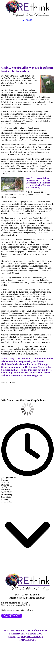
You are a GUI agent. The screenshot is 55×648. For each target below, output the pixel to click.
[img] (27, 8)
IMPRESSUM (27, 639)
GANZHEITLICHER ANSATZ (26, 636)
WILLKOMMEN (14, 630)
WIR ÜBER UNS (37, 630)
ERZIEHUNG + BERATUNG (25, 633)
